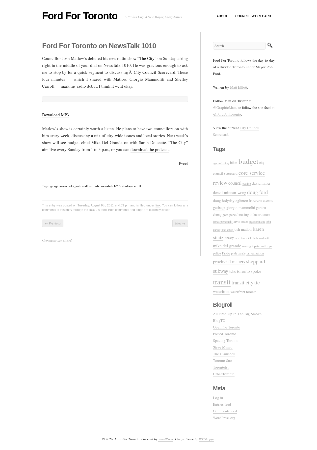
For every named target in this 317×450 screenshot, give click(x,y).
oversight (247, 246)
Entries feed (222, 404)
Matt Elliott (238, 87)
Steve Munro (223, 347)
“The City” (147, 58)
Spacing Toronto (225, 340)
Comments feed (225, 410)
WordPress (165, 439)
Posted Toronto (224, 333)
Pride (226, 252)
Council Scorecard (253, 16)
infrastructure (260, 214)
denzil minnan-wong (229, 192)
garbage (219, 207)
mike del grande (227, 246)
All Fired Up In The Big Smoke (237, 313)
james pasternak (222, 222)
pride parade (238, 253)
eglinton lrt (244, 200)
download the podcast (150, 149)
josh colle (227, 229)
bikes (234, 162)
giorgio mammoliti (62, 186)
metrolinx (240, 238)
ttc (257, 282)
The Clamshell (224, 353)
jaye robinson (257, 222)
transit (222, 281)
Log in (218, 397)
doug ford (257, 192)
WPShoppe (206, 439)
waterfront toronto (243, 291)
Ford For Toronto (79, 15)
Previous (53, 223)
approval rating (221, 163)
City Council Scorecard (154, 72)
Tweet (183, 163)
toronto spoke (249, 271)
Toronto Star (222, 360)
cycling (246, 183)
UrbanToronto (224, 373)
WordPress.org (224, 417)
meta (96, 186)
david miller (261, 183)
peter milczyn (263, 246)
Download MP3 (55, 115)
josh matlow (83, 186)
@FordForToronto (227, 114)
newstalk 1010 (111, 186)
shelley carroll (131, 186)
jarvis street (240, 221)
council (234, 183)
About (222, 16)
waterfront (221, 291)
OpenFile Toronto (226, 327)
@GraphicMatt (224, 107)
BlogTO (219, 320)
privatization (255, 253)
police (217, 253)
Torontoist (221, 367)
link (158, 205)
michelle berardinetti (257, 238)
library (229, 237)
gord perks (229, 214)
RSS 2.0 (94, 210)
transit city (242, 282)
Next (180, 223)
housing (243, 214)
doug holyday (224, 200)
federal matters (263, 201)
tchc (232, 271)
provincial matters (229, 262)
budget (248, 161)
